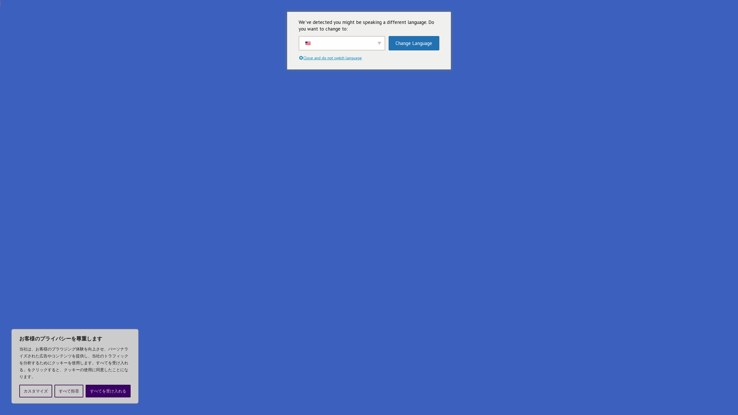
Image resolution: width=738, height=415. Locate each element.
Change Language (414, 43)
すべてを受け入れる (108, 391)
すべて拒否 (69, 391)
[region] (75, 366)
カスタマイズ (36, 391)
